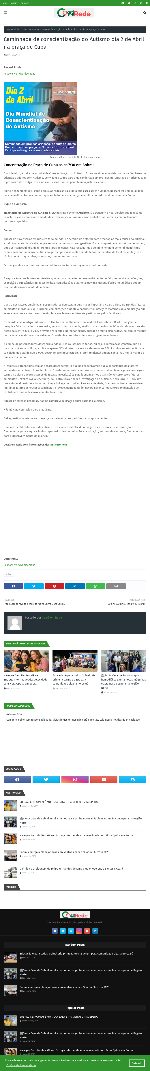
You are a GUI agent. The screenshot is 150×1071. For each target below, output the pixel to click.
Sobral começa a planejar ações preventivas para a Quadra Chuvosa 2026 (64, 852)
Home (5, 3)
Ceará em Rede (51, 617)
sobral (25, 29)
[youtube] (103, 779)
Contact (25, 3)
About (14, 3)
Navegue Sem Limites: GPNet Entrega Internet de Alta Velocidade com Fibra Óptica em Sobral (25, 679)
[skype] (146, 3)
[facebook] (123, 3)
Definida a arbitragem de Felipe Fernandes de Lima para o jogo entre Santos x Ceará (71, 868)
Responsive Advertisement (19, 73)
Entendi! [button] (137, 1063)
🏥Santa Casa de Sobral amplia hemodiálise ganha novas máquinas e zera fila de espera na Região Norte (123, 681)
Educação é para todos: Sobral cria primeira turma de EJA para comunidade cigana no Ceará (73, 679)
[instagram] (135, 3)
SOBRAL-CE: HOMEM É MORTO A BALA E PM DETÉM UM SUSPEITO (59, 802)
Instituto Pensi (59, 444)
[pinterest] (141, 3)
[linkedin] (95, 931)
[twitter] (129, 3)
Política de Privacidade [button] (21, 1065)
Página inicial (13, 29)
